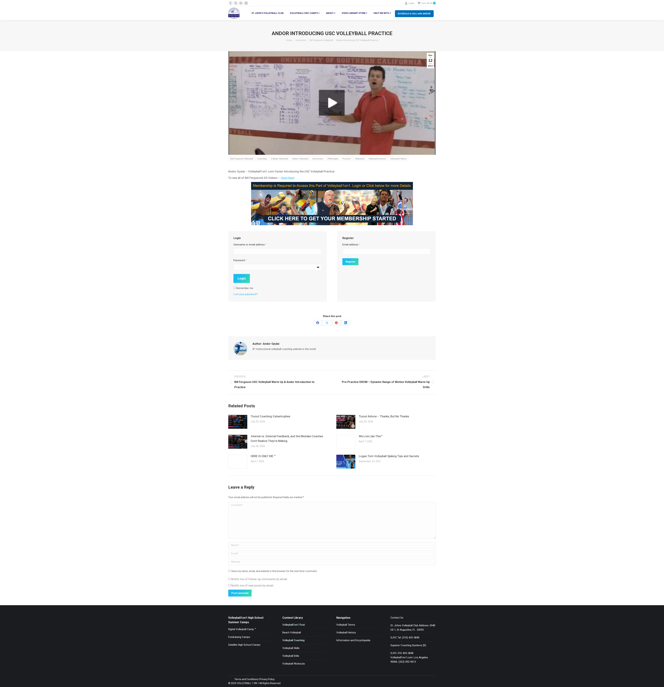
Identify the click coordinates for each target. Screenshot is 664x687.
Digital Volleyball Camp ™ (242, 629)
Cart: (428, 3)
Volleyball (359, 159)
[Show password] (318, 267)
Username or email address (250, 244)
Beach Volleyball (291, 632)
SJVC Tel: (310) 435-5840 (404, 637)
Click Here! (287, 178)
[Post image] (237, 422)
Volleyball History (346, 632)
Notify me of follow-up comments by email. (259, 579)
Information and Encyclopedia (353, 640)
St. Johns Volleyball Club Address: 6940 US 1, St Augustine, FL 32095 (412, 627)
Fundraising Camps (239, 637)
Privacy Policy (267, 679)
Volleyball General (377, 159)
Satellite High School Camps (244, 644)
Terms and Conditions (246, 679)
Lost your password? (245, 294)
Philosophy (333, 159)
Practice (347, 159)
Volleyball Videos (398, 159)
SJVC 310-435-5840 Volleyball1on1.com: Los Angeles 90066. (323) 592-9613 (409, 657)
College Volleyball (279, 159)
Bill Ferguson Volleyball (241, 159)
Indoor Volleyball (300, 159)
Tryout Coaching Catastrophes (270, 416)
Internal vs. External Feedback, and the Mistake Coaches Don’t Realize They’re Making (287, 438)
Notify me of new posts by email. (252, 585)
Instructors (317, 159)
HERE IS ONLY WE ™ (263, 456)
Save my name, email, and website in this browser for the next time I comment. (274, 571)
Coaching (262, 159)
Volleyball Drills (290, 655)
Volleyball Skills (290, 648)
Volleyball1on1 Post (293, 624)
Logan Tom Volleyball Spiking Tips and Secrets (389, 456)
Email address (351, 244)
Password (240, 260)
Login (411, 3)
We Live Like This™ (371, 436)
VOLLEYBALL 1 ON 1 (247, 683)
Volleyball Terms (345, 624)
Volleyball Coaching (293, 640)
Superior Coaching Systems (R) (408, 645)
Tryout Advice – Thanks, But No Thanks (384, 416)
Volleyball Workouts (293, 663)
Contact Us (396, 617)
